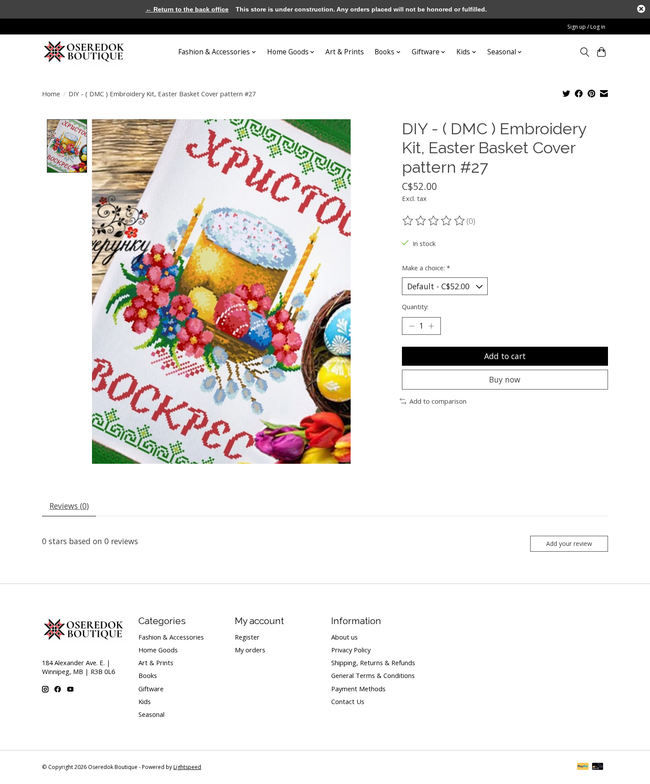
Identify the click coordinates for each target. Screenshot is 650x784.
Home (51, 93)
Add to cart (505, 356)
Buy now (504, 379)
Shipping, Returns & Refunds (373, 662)
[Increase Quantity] (431, 326)
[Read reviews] (434, 221)
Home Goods (158, 649)
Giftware (151, 688)
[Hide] (641, 9)
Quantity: (415, 306)
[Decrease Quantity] (411, 326)
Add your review (569, 543)
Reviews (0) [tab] (69, 505)
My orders (250, 649)
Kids (144, 701)
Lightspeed (187, 767)
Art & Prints (344, 52)
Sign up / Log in (586, 26)
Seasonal (151, 714)
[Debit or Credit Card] (598, 767)
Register (247, 637)
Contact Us (347, 701)
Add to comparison (437, 401)
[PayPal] (583, 767)
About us (344, 637)
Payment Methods (358, 688)
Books (147, 675)
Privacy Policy (351, 649)
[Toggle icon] (584, 52)
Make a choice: (426, 267)
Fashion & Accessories (171, 637)
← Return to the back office (187, 9)
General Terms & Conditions (373, 675)
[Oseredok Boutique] (84, 52)
